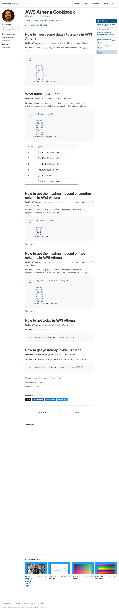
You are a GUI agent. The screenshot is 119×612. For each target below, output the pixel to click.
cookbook (44, 378)
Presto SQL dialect (41, 25)
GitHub (18, 604)
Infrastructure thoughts (54, 577)
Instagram (30, 604)
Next (76, 413)
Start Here (76, 4)
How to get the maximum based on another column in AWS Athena (105, 34)
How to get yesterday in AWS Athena (105, 52)
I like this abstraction (100, 577)
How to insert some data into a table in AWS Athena (106, 25)
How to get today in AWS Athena (104, 47)
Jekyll (30, 607)
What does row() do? (103, 29)
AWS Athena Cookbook (50, 12)
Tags (86, 4)
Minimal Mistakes (39, 607)
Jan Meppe (6, 24)
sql (60, 378)
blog (35, 378)
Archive (95, 4)
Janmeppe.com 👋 (10, 4)
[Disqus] (59, 458)
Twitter (7, 604)
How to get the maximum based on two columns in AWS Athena (106, 41)
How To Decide (75, 577)
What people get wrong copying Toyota (29, 581)
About (105, 4)
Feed (41, 604)
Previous (42, 413)
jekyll (53, 378)
